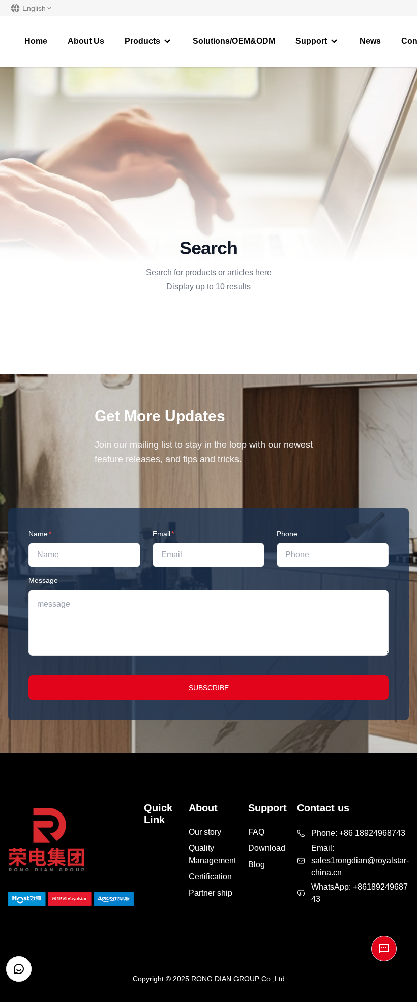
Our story (205, 832)
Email (163, 533)
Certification (210, 876)
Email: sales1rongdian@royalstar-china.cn (360, 860)
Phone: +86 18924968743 (358, 833)
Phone (287, 533)
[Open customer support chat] (19, 969)
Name (39, 533)
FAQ (256, 832)
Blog (256, 864)
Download (266, 848)
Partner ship (210, 893)
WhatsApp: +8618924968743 (359, 892)
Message (43, 580)
